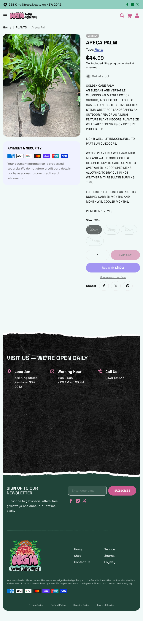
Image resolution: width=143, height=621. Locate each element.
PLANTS (21, 27)
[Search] (122, 16)
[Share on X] (116, 286)
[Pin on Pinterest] (128, 286)
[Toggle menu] (5, 15)
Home (7, 27)
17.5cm (97, 242)
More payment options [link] (113, 277)
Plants (98, 49)
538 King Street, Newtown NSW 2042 (35, 5)
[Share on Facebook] (104, 286)
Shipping (110, 63)
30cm (131, 231)
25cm (113, 231)
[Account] (137, 16)
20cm (96, 231)
